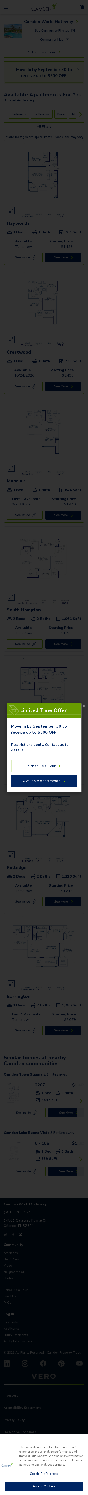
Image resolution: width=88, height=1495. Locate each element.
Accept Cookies (44, 1486)
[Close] (84, 706)
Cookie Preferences (44, 1474)
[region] (44, 1464)
